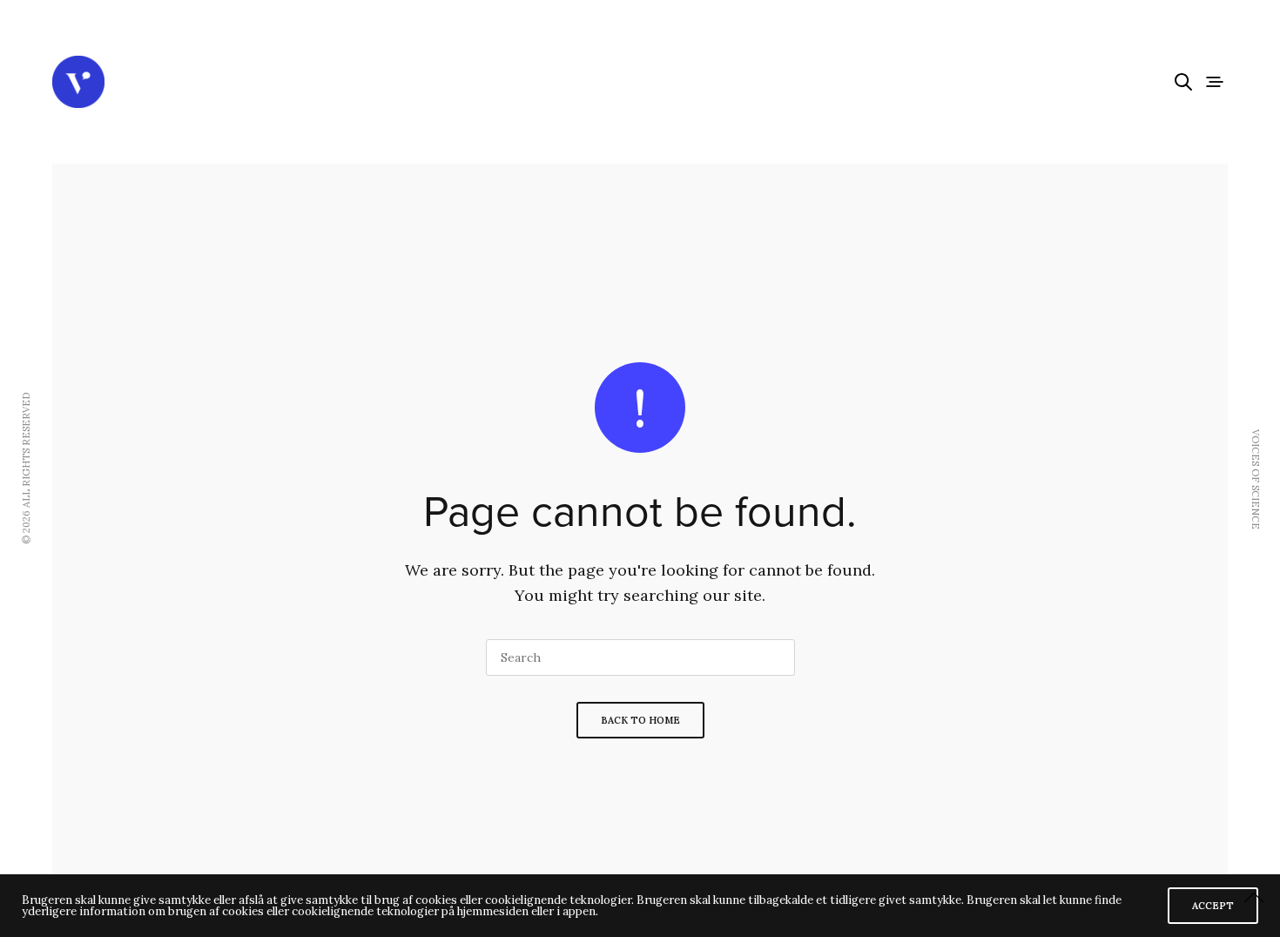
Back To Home (640, 720)
